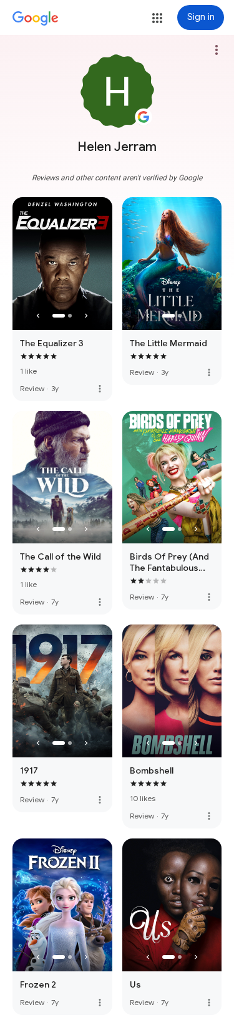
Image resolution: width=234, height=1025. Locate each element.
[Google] (35, 18)
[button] (157, 18)
